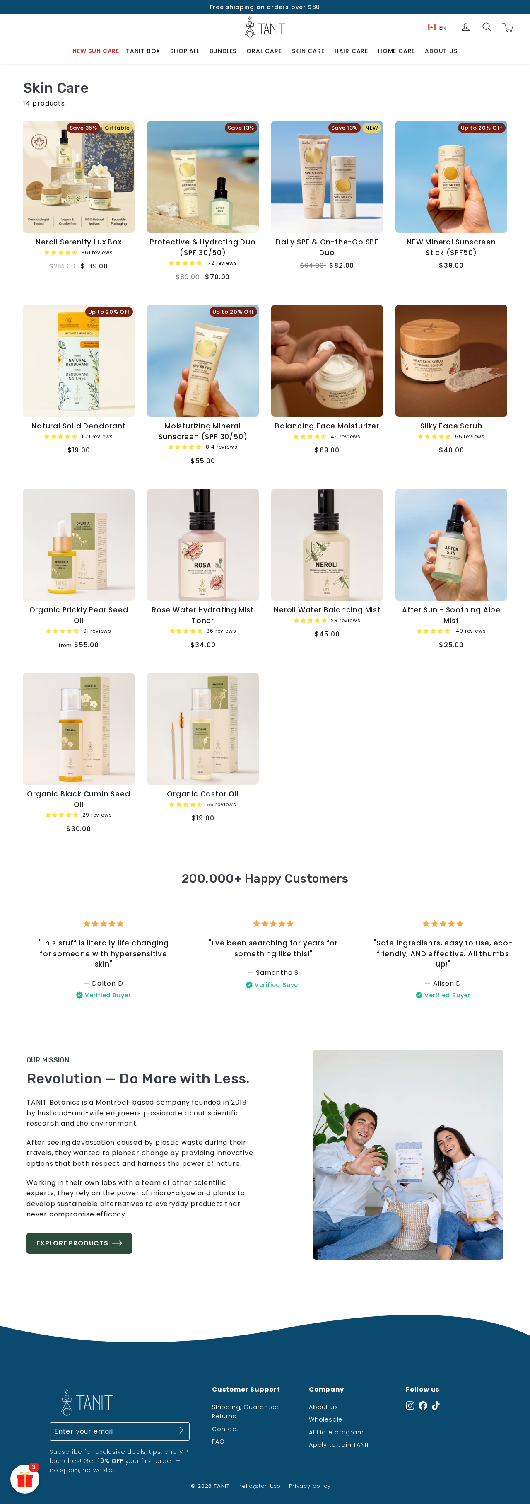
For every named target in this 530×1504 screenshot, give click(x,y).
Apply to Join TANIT (339, 1445)
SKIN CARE (308, 51)
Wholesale (325, 1419)
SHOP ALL (184, 51)
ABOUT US (441, 51)
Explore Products (72, 1243)
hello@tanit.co (259, 1486)
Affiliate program (336, 1432)
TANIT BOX (143, 51)
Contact (225, 1429)
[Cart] (507, 26)
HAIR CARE (351, 51)
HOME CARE (396, 51)
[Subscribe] (181, 1432)
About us (323, 1407)
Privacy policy (309, 1486)
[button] (62, 252)
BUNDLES (223, 51)
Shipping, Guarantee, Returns (246, 1411)
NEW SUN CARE (95, 51)
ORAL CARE (264, 51)
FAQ (218, 1441)
